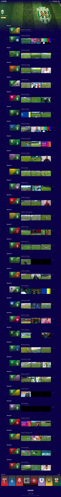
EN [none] (49, 1)
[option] (51, 1)
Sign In (59, 1)
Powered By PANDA (37, 495)
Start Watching (3, 17)
